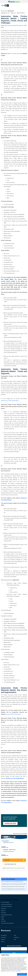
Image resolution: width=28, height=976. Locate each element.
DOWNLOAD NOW (10, 823)
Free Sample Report (15, 53)
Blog (15, 935)
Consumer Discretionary (6, 904)
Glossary (3, 939)
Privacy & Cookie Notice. (16, 970)
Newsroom (17, 937)
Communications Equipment (7, 923)
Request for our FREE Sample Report (10, 400)
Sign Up (14, 952)
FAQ (15, 939)
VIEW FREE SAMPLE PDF (10, 864)
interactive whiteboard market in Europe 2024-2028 (13, 889)
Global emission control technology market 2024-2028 (14, 884)
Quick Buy (7, 860)
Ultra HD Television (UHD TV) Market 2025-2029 (12, 881)
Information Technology (6, 906)
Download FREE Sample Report (13, 714)
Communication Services (6, 914)
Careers (2, 941)
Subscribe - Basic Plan (9, 849)
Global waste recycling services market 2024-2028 (13, 886)
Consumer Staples (5, 902)
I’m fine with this (22, 974)
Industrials (3, 912)
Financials (3, 921)
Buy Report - (8, 841)
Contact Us (3, 937)
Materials (3, 910)
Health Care (3, 908)
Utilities (2, 917)
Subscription (4, 935)
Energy (2, 919)
